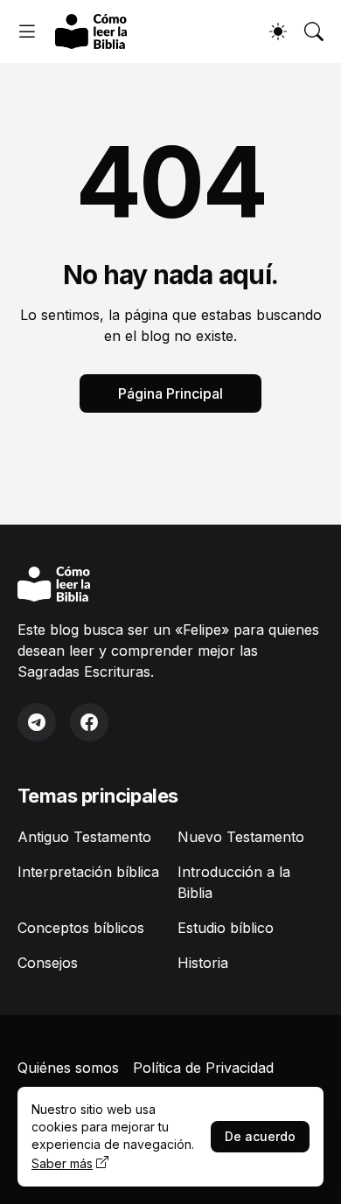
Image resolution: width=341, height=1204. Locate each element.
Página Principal (170, 393)
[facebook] (89, 722)
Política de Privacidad (203, 1067)
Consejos (47, 962)
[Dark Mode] (278, 31)
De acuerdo (260, 1136)
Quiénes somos (68, 1067)
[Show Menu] (27, 31)
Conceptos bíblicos (80, 927)
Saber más (62, 1163)
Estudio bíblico (225, 927)
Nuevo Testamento (240, 837)
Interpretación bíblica (88, 871)
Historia (202, 962)
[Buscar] (314, 31)
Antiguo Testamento (84, 837)
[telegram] (36, 722)
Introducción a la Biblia (233, 882)
